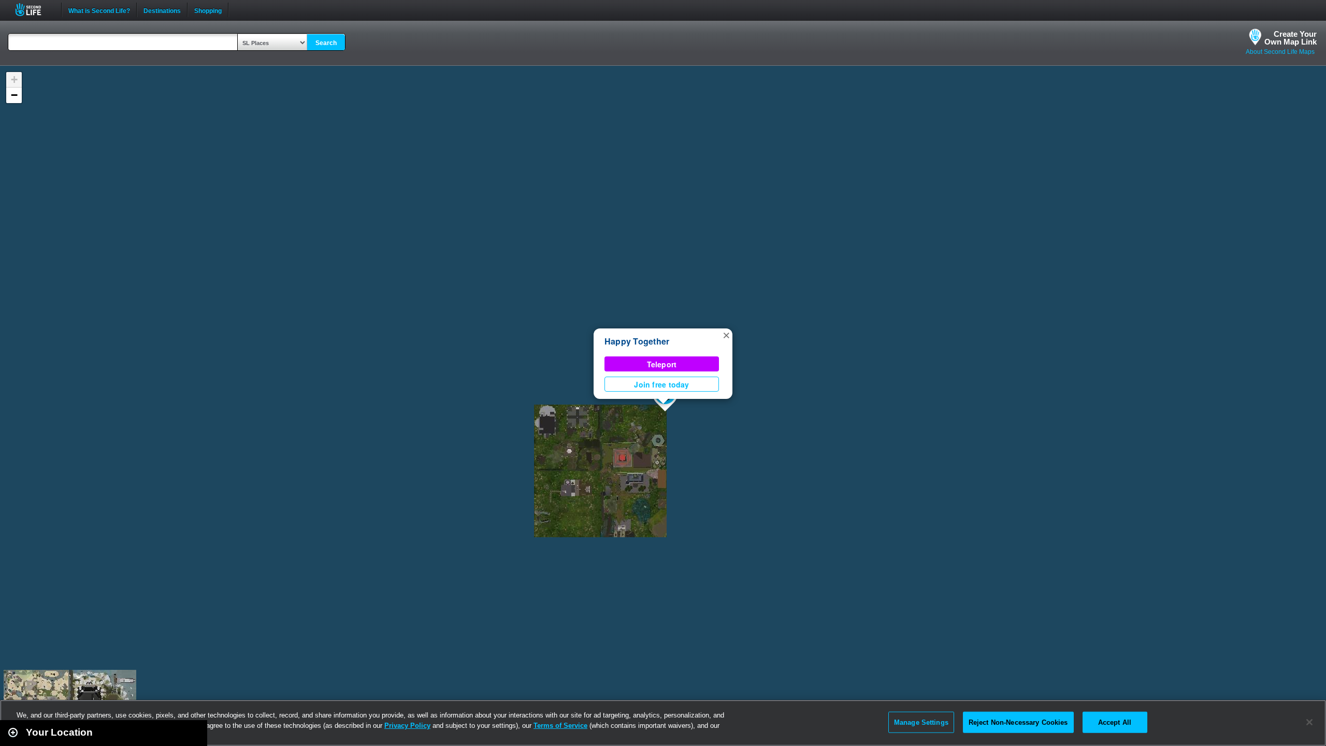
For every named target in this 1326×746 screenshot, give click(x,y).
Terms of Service (560, 725)
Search (326, 43)
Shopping (208, 9)
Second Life (34, 10)
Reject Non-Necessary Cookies (1018, 722)
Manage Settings (921, 722)
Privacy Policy (407, 725)
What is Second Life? (99, 9)
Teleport (662, 364)
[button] (726, 334)
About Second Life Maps (1280, 51)
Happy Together (636, 341)
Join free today (661, 384)
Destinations (162, 9)
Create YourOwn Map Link (1290, 38)
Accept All (1114, 722)
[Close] (1309, 722)
